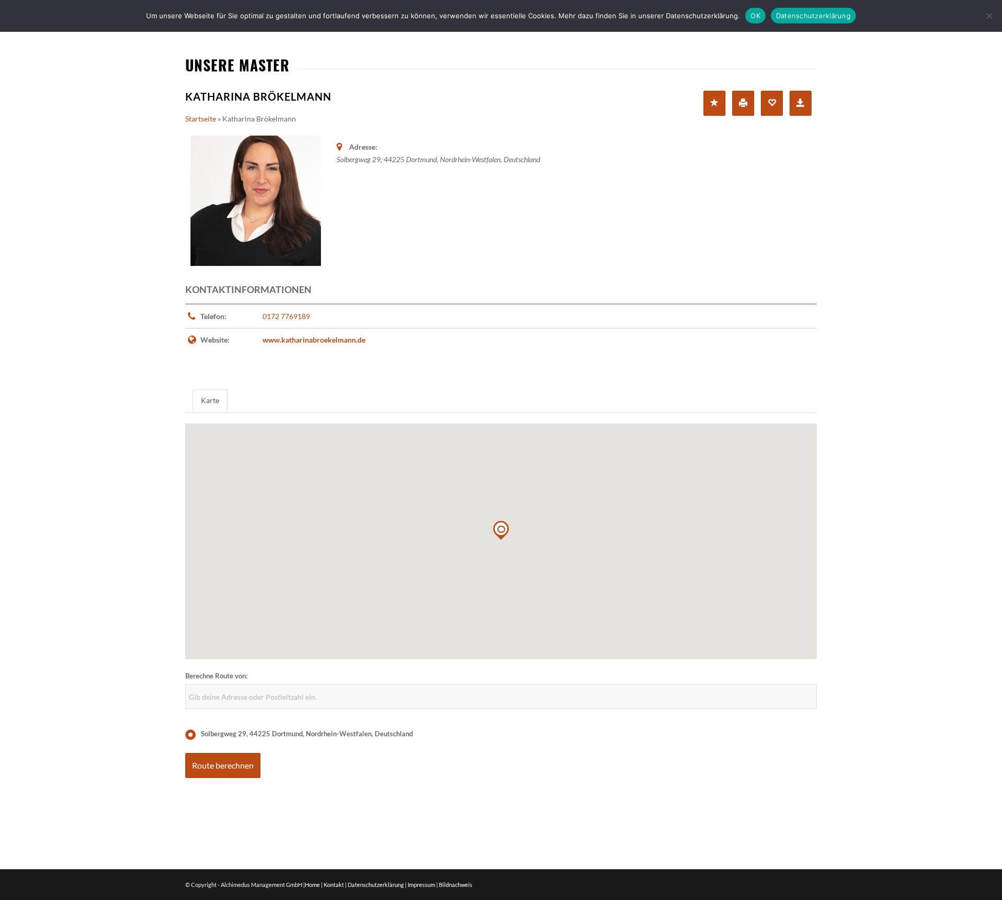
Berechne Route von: (216, 676)
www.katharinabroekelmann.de (314, 339)
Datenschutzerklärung (376, 884)
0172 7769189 (286, 316)
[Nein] (989, 15)
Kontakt (334, 884)
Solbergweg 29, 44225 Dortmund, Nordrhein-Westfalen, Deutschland (307, 733)
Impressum (421, 884)
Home (312, 884)
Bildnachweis (455, 884)
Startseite (200, 118)
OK (755, 15)
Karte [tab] (210, 400)
